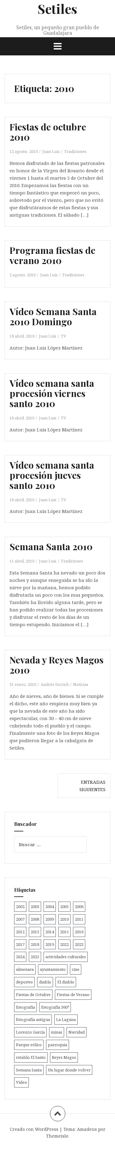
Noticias (80, 684)
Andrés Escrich (55, 684)
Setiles (57, 8)
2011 (79, 919)
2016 (79, 932)
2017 (20, 944)
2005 (64, 906)
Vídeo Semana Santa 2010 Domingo (53, 316)
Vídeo (21, 1082)
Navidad (76, 1032)
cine (75, 969)
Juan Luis (51, 151)
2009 (49, 919)
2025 (35, 956)
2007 (20, 919)
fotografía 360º (55, 1007)
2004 (49, 906)
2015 (64, 932)
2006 (79, 906)
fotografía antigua (33, 1019)
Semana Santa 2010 (51, 546)
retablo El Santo (31, 1057)
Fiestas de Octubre (33, 994)
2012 (20, 932)
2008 (35, 919)
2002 (20, 906)
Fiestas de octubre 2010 (48, 132)
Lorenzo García (30, 1032)
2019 (49, 944)
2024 (20, 956)
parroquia (57, 1044)
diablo (45, 982)
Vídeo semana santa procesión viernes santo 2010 (52, 393)
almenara (25, 969)
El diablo (65, 982)
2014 (49, 932)
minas (56, 1032)
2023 (79, 944)
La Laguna (66, 1019)
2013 (35, 932)
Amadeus (87, 1129)
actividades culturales (65, 956)
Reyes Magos (64, 1057)
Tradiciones (75, 151)
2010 (64, 919)
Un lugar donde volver (69, 1070)
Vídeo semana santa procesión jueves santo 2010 (52, 475)
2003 (35, 906)
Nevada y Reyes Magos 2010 (57, 665)
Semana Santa (29, 1070)
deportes (24, 982)
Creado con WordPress (34, 1129)
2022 (64, 944)
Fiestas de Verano (73, 994)
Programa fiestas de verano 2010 (52, 255)
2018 (35, 944)
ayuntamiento (53, 969)
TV (63, 336)
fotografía (25, 1007)
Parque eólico (29, 1044)
